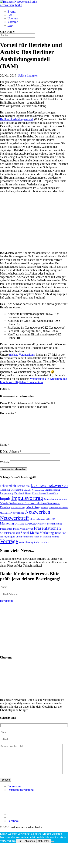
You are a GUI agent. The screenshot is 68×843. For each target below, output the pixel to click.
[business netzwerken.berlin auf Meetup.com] (36, 814)
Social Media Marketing (37, 533)
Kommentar (8, 413)
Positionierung (54, 523)
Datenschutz (17, 489)
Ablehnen (30, 841)
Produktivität (26, 528)
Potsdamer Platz (9, 528)
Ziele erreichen (41, 542)
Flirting (28, 493)
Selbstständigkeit (28, 75)
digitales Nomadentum (34, 490)
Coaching (5, 489)
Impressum (14, 786)
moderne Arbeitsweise (58, 507)
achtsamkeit (8, 486)
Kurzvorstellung (18, 507)
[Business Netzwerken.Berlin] (18, 1)
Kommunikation (35, 503)
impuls (5, 498)
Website (4, 462)
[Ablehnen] (52, 841)
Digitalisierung (52, 489)
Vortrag (55, 536)
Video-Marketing (42, 536)
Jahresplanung (51, 498)
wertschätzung (26, 542)
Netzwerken (37, 512)
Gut (20, 841)
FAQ (11, 15)
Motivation (5, 513)
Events (12, 11)
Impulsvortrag (27, 498)
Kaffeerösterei (16, 503)
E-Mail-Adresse (10, 451)
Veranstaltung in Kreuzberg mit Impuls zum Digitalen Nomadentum (33, 380)
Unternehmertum (24, 536)
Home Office (52, 493)
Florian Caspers (39, 493)
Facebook (19, 493)
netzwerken (7, 5)
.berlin (18, 5)
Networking (17, 512)
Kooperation (53, 503)
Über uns (13, 18)
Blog (10, 25)
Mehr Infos (43, 841)
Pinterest (41, 523)
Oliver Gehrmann (37, 519)
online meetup (26, 523)
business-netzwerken (49, 485)
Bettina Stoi (23, 485)
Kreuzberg (5, 507)
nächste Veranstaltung (22, 354)
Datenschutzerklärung (21, 789)
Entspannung (7, 493)
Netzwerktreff (14, 518)
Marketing (33, 507)
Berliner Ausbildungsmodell (16, 119)
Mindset (44, 507)
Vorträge (13, 21)
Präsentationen (47, 528)
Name (4, 444)
